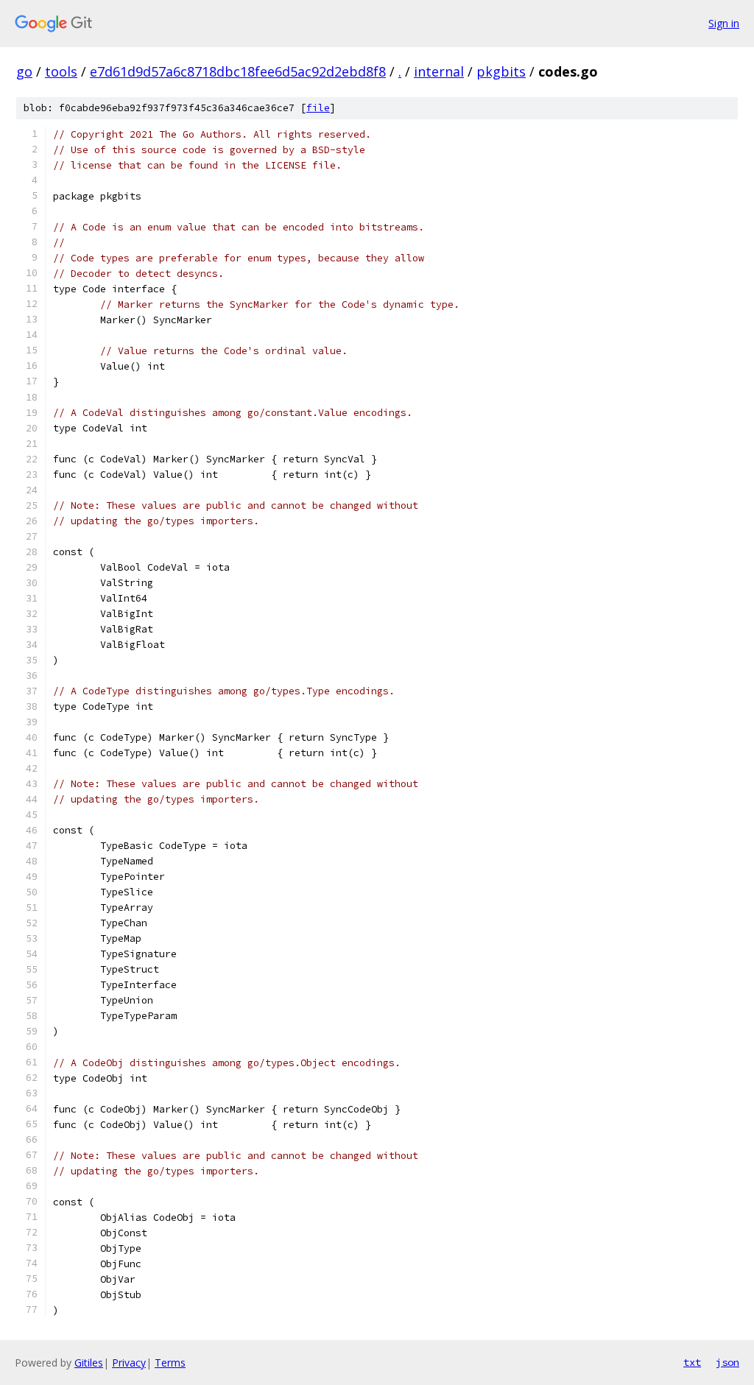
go (24, 71)
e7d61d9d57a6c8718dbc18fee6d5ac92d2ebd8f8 (238, 71)
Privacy (129, 1363)
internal (439, 71)
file (318, 108)
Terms (170, 1363)
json (727, 1362)
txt (692, 1362)
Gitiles (88, 1363)
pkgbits (501, 71)
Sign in (723, 23)
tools (61, 71)
